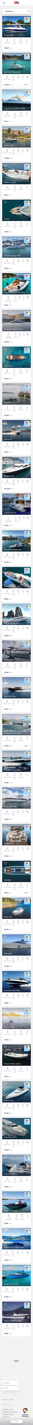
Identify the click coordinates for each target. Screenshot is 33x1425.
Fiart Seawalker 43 (11, 623)
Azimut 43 (8, 439)
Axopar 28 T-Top (10, 807)
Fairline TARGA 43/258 (12, 1321)
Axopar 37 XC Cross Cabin (14, 1247)
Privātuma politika (8, 1414)
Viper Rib (7, 403)
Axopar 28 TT (9, 660)
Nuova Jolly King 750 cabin (14, 292)
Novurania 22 (9, 1027)
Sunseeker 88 (9, 476)
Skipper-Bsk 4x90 (10, 1211)
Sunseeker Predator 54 (12, 550)
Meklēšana (9, 11)
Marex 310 (8, 917)
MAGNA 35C (9, 1100)
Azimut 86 (8, 954)
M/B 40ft (7, 880)
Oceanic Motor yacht (12, 1064)
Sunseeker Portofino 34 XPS (14, 109)
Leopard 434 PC (10, 513)
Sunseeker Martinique (12, 990)
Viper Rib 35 (8, 366)
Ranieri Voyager (10, 182)
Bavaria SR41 (9, 843)
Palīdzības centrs (7, 1409)
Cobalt (6, 219)
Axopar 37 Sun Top (11, 1284)
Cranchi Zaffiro (9, 586)
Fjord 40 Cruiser (10, 696)
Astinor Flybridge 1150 (12, 256)
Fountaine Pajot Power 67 (13, 329)
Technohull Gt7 (9, 1174)
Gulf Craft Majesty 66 (12, 72)
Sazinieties (5, 1417)
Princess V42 (8, 35)
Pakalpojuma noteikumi (9, 1412)
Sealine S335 (9, 145)
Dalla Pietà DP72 (10, 1137)
